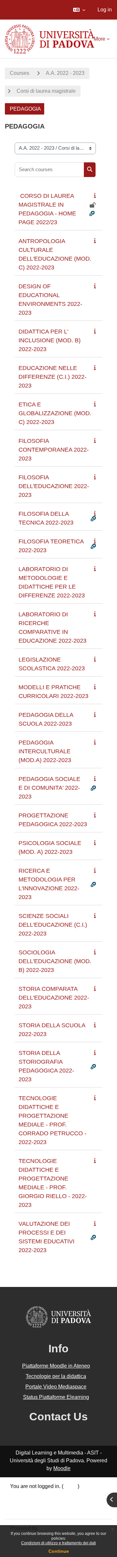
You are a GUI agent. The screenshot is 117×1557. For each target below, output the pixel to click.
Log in (105, 9)
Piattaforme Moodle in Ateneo (56, 1366)
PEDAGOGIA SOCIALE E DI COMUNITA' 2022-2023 (49, 788)
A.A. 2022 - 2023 (65, 73)
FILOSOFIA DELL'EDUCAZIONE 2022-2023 (54, 486)
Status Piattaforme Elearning (56, 1397)
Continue (58, 1551)
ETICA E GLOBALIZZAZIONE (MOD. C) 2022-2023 (55, 413)
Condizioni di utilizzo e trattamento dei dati (58, 1543)
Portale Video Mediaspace (55, 1386)
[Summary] (96, 195)
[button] (79, 10)
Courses (19, 73)
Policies (19, 1502)
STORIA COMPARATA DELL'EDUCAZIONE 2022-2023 (54, 998)
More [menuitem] (99, 39)
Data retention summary (37, 1494)
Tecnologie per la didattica (56, 1376)
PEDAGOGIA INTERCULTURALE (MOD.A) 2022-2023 (45, 751)
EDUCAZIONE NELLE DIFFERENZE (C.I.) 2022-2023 (52, 377)
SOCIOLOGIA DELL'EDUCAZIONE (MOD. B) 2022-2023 (55, 961)
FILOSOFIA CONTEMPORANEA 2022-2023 (54, 450)
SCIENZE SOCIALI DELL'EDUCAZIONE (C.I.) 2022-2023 (53, 925)
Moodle (62, 1468)
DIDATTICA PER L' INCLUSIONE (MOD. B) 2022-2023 (50, 340)
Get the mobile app (32, 1509)
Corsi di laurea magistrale (46, 91)
